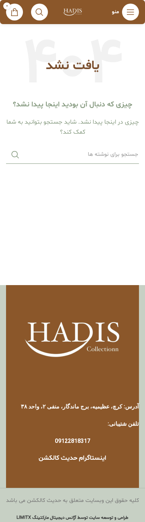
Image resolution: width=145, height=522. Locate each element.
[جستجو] (39, 12)
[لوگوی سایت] (73, 12)
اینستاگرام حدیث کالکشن (72, 458)
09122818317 (72, 441)
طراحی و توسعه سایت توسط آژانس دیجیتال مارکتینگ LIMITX (72, 518)
